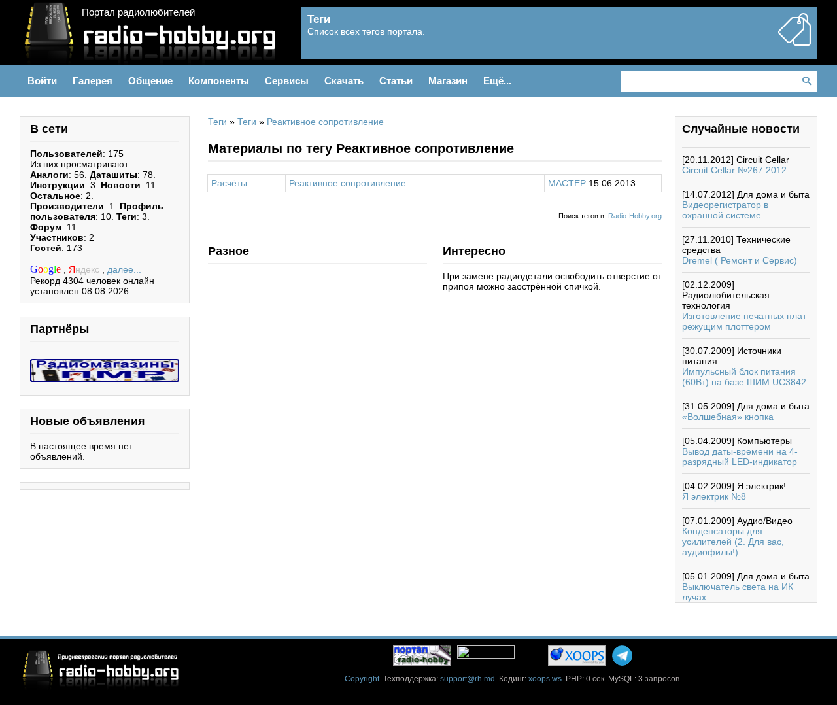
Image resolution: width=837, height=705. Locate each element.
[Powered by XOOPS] (577, 655)
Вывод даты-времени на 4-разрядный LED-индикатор (740, 456)
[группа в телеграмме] (622, 655)
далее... (124, 269)
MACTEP (567, 183)
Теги (217, 121)
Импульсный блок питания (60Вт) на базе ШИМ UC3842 (744, 376)
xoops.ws (545, 678)
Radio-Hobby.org (635, 216)
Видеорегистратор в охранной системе (725, 209)
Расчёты (229, 183)
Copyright (362, 678)
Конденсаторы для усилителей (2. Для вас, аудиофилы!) (733, 541)
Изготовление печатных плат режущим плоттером (744, 321)
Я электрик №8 (714, 496)
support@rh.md (467, 678)
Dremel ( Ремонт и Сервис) (739, 260)
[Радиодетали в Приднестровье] (104, 364)
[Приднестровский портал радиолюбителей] (422, 655)
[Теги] (794, 40)
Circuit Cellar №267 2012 (734, 170)
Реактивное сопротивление (325, 121)
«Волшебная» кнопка (728, 416)
